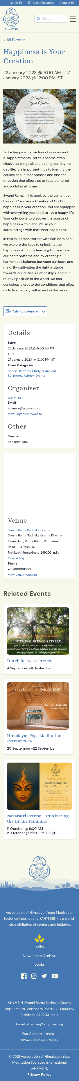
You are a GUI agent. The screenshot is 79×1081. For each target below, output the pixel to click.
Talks (39, 947)
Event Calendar (43, 2)
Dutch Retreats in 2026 (29, 660)
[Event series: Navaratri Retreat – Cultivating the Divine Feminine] (53, 833)
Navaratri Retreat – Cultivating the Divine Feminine (37, 818)
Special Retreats (19, 371)
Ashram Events (34, 376)
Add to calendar (26, 311)
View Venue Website (22, 575)
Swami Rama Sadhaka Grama (29, 530)
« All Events (14, 40)
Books (39, 964)
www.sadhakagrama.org (39, 1039)
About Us (16, 2)
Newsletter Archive (39, 955)
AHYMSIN (14, 398)
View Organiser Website (25, 414)
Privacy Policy (39, 1074)
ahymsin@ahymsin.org (44, 1024)
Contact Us (66, 2)
